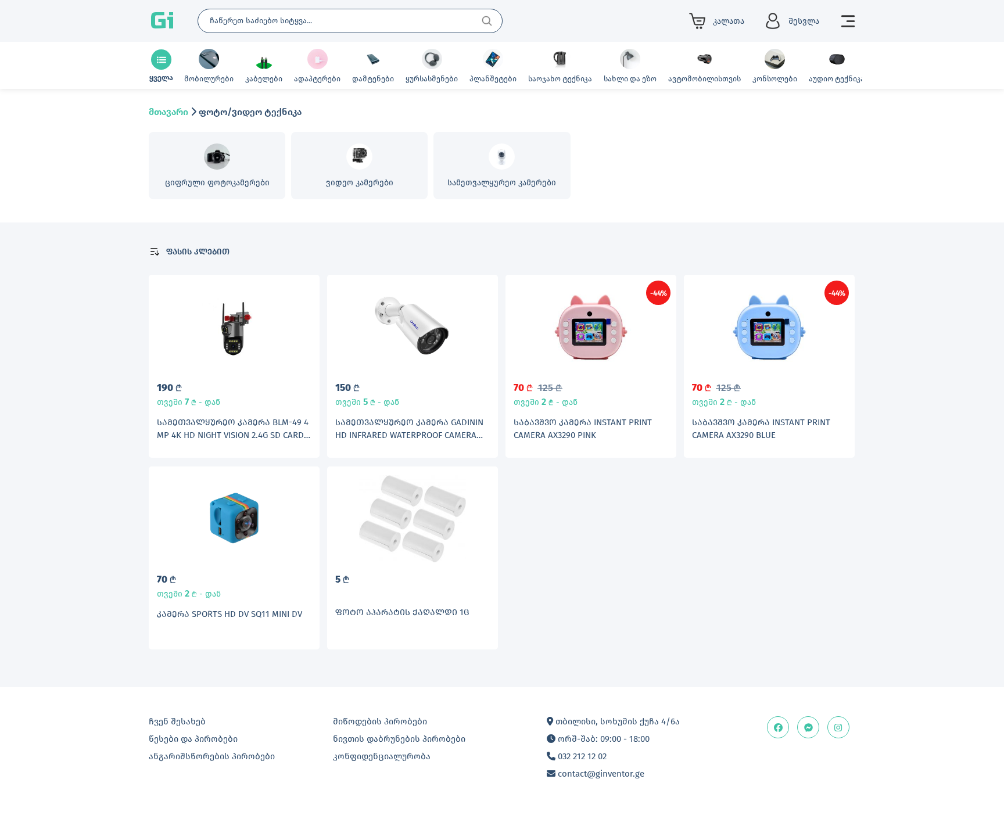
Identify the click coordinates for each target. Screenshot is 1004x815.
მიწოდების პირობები (380, 721)
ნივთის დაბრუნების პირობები (399, 739)
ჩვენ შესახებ (177, 721)
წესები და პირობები (193, 739)
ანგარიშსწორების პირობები (212, 756)
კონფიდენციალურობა (382, 756)
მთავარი (168, 111)
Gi (162, 21)
